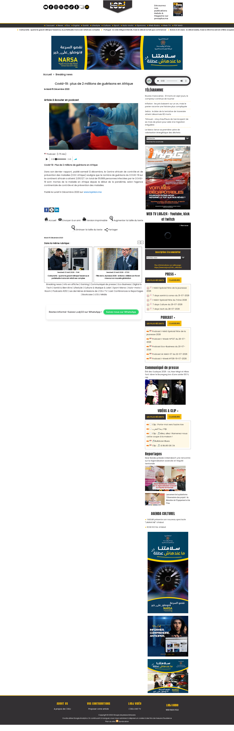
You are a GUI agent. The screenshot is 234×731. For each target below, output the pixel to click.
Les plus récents (155, 280)
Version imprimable (96, 220)
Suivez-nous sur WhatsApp (121, 312)
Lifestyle (95, 25)
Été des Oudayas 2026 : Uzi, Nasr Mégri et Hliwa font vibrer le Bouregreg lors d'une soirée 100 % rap (167, 374)
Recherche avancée (155, 142)
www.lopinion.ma (93, 192)
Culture (107, 25)
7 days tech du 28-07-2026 (166, 308)
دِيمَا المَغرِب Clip (159, 429)
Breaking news (64, 74)
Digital (76, 25)
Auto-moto (128, 25)
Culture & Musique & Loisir (98, 287)
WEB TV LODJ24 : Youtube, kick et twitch (168, 216)
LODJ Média (100, 294)
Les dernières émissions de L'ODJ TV (88, 291)
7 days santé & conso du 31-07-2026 (171, 295)
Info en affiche (71, 284)
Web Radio (154, 25)
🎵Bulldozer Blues (161, 441)
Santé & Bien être (62, 287)
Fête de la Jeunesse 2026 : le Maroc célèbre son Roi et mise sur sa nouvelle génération (118, 277)
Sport (116, 25)
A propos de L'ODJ (62, 709)
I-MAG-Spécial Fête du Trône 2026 (170, 299)
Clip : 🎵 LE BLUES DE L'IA (163, 445)
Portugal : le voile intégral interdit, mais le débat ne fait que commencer (112, 29)
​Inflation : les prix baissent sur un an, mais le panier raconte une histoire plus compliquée (166, 105)
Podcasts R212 (60, 291)
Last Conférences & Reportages (126, 291)
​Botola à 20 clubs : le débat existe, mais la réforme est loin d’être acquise (179, 29)
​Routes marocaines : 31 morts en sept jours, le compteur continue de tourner (166, 97)
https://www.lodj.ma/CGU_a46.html (168, 267)
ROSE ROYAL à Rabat (156, 527)
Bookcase (87, 294)
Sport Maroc (119, 287)
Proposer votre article (98, 709)
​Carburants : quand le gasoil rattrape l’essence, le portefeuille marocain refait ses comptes (68, 277)
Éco (68, 25)
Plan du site (110, 721)
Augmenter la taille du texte (128, 220)
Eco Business (124, 284)
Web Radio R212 (172, 710)
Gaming (84, 284)
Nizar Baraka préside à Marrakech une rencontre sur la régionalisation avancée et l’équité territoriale (167, 461)
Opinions (141, 25)
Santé (85, 25)
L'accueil (50, 25)
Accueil (47, 74)
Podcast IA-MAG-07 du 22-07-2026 (169, 354)
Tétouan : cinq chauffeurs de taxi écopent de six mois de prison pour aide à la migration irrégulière (166, 122)
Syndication (124, 721)
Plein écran (184, 225)
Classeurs (174, 280)
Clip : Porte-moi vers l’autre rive (168, 424)
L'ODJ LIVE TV (135, 709)
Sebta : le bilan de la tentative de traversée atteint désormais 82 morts (165, 113)
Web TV (167, 25)
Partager (113, 229)
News (60, 25)
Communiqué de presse (103, 284)
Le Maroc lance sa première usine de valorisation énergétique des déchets (162, 131)
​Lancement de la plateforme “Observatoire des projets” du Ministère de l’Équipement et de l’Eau (178, 498)
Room (48, 291)
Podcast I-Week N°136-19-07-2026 (169, 358)
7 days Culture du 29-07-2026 (167, 304)
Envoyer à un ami (71, 220)
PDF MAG (178, 25)
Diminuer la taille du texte (88, 229)
